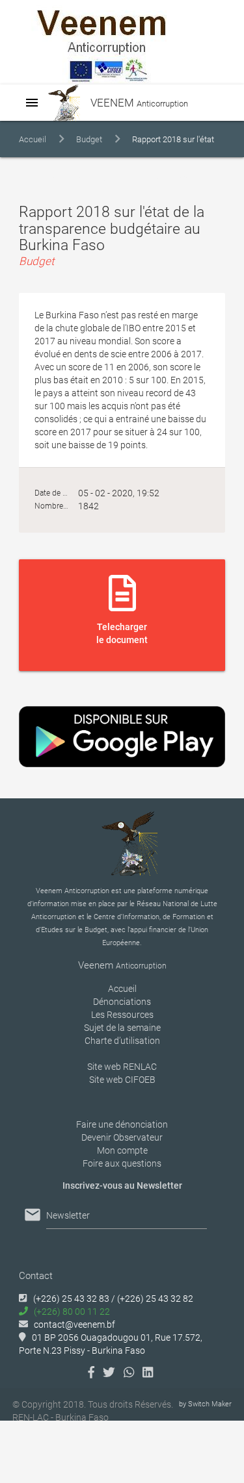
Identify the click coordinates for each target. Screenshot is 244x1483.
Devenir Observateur (122, 1137)
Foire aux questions (122, 1163)
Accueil (32, 139)
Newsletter (68, 1215)
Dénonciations (122, 1001)
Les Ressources (122, 1014)
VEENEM (138, 102)
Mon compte (122, 1150)
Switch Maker (210, 1404)
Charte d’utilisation (122, 1040)
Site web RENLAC (122, 1066)
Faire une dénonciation (122, 1124)
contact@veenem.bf (74, 1324)
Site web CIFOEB (122, 1079)
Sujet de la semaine (122, 1027)
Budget (89, 139)
